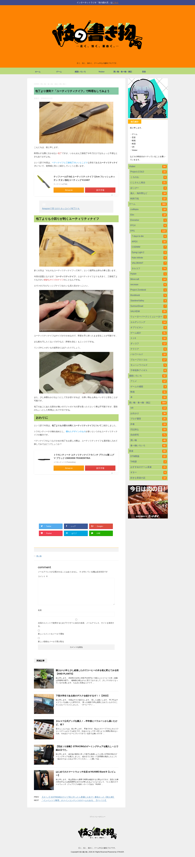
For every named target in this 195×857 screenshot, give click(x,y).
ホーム (38, 72)
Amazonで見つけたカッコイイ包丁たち (61, 208)
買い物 (39, 556)
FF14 (148, 225)
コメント (43, 576)
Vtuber (102, 72)
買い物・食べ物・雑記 (122, 72)
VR (148, 408)
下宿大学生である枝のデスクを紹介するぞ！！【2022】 (82, 696)
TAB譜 (148, 461)
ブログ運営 (148, 419)
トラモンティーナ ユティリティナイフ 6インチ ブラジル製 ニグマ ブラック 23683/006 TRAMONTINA (84, 456)
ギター (148, 472)
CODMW (149, 247)
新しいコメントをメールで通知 (51, 634)
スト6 (148, 338)
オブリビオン (148, 327)
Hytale (148, 274)
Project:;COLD (148, 172)
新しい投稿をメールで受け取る (51, 641)
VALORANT (149, 263)
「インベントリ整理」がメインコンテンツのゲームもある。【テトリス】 (74, 800)
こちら (115, 2)
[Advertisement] (76, 497)
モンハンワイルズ (148, 365)
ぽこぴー (148, 188)
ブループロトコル (148, 360)
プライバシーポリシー (97, 817)
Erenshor (148, 220)
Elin (148, 215)
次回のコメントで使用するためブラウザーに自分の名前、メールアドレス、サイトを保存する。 (76, 624)
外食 (148, 424)
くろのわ (148, 177)
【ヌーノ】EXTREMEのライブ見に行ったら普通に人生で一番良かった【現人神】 (78, 797)
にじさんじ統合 (148, 182)
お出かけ (148, 413)
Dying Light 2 (149, 252)
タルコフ (149, 268)
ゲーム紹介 (148, 333)
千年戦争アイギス (148, 370)
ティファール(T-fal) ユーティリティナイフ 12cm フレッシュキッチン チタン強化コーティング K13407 (84, 178)
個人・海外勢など (148, 193)
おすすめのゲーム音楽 (148, 467)
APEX (149, 241)
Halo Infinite (149, 258)
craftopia (148, 209)
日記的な (148, 429)
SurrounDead (148, 306)
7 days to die (149, 236)
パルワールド (148, 354)
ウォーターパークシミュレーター (148, 317)
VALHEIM (148, 311)
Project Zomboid (148, 290)
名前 (40, 610)
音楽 (144, 72)
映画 (148, 392)
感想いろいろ (80, 72)
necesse (148, 284)
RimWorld (148, 295)
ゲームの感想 (148, 386)
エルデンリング (148, 322)
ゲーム (59, 72)
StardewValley (148, 300)
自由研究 (148, 435)
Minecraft (148, 279)
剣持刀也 (148, 198)
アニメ (148, 381)
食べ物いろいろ (148, 445)
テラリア (148, 349)
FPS (148, 231)
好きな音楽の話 (148, 478)
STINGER (120, 852)
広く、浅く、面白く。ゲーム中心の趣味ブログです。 (97, 848)
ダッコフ (148, 343)
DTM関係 (148, 456)
